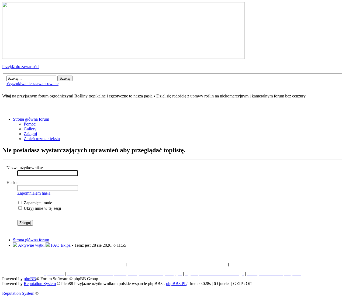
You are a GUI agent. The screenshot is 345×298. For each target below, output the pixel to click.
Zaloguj (30, 133)
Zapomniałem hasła (33, 193)
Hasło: (12, 182)
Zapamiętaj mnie (37, 203)
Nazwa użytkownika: (24, 167)
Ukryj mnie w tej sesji (42, 208)
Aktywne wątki (30, 245)
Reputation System (40, 283)
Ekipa (66, 245)
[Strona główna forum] (123, 57)
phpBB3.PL (176, 283)
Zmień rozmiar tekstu (42, 138)
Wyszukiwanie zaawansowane (32, 83)
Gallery (30, 129)
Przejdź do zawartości (20, 66)
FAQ (55, 245)
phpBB (30, 278)
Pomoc (30, 124)
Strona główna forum (31, 119)
